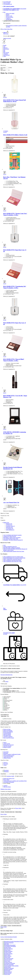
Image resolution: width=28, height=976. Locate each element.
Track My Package (7, 746)
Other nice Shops (7, 786)
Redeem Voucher (7, 747)
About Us (5, 762)
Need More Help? (7, 735)
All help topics (9, 19)
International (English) (19, 941)
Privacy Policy (6, 779)
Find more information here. (7, 674)
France (9, 950)
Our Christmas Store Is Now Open (10, 538)
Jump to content (6, 2)
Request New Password (8, 744)
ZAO (4, 545)
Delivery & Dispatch (7, 730)
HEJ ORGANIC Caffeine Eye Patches (11, 547)
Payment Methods (7, 733)
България (11, 958)
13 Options (5, 131)
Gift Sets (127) (9, 525)
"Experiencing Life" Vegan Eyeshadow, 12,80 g (14, 287)
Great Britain (13, 946)
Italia (8, 943)
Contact (5, 765)
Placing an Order (7, 729)
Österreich (11, 942)
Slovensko (11, 964)
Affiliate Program (7, 757)
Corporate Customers (7, 736)
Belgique (10, 969)
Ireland (9, 967)
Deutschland (12, 945)
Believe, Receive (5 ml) (15, 135)
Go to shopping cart (7, 4)
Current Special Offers (8, 756)
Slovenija (11, 948)
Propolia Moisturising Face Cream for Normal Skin (14, 557)
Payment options (9, 17)
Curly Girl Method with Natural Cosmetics (12, 535)
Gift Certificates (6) (10, 529)
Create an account (7, 38)
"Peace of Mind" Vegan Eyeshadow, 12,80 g (13, 359)
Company (5, 785)
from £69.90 (14, 8)
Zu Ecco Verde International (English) (9, 936)
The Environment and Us (8, 755)
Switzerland (12, 963)
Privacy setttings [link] (6, 783)
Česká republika (15, 965)
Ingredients (5, 753)
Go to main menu (7, 1)
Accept (2, 811)
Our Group (5, 763)
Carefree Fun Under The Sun (9, 536)
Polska (8, 954)
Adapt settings (18, 811)
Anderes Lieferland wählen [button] (6, 939)
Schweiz (10, 959)
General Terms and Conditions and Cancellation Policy (15, 780)
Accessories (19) (9, 528)
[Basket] (15, 42)
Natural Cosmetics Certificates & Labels (11, 754)
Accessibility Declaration (8, 782)
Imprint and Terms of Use (8, 778)
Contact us (8, 18)
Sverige (9, 952)
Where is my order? (10, 13)
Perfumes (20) (9, 523)
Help (4, 12)
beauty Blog (5, 751)
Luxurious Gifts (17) (10, 526)
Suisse (8, 960)
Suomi (8, 957)
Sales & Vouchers (7, 734)
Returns (7, 14)
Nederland (11, 968)
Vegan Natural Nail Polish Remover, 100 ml (14, 100)
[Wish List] (4, 40)
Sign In (4, 742)
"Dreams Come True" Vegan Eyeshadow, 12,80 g (15, 214)
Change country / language (16, 773)
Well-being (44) (9, 527)
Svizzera (10, 962)
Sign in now (5, 33)
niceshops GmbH (10, 776)
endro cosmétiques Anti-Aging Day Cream (12, 561)
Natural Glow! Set (11, 502)
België (8, 970)
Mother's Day (6, 522)
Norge (8, 974)
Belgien (9, 973)
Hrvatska (10, 953)
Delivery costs (9, 15)
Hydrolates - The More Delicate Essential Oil (13, 540)
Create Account (6, 743)
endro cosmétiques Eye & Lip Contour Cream (13, 556)
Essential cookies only (9, 811)
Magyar (9, 956)
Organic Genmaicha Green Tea (10, 546)
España (9, 947)
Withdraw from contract (6, 789)
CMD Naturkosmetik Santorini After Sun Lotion (13, 551)
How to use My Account (8, 737)
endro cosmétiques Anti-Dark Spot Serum (12, 560)
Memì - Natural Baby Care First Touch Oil (12, 559)
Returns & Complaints (8, 731)
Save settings (4, 925)
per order (11, 9)
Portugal (10, 971)
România (10, 951)
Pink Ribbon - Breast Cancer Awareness (12, 537)
